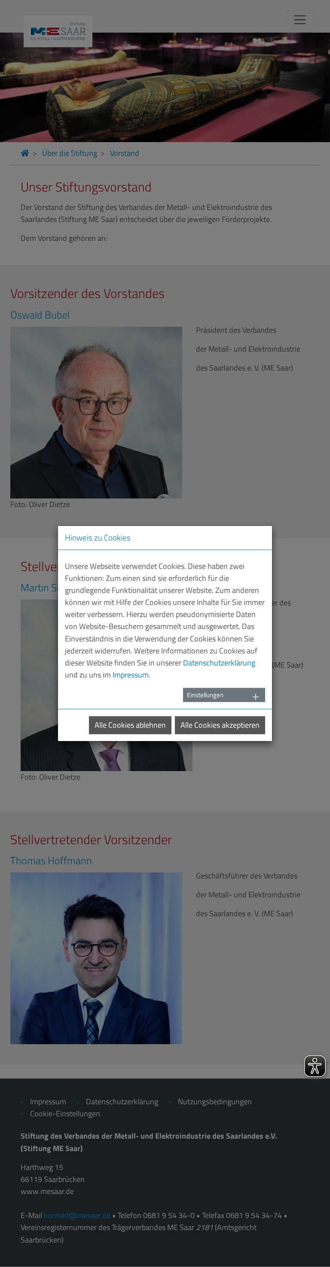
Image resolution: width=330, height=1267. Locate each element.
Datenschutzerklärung (219, 662)
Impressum (131, 675)
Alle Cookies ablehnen (130, 725)
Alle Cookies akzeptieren (220, 725)
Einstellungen (205, 695)
